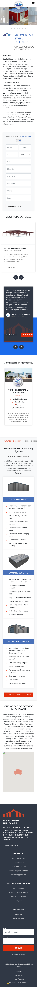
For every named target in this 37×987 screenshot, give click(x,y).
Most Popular (12, 136)
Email (4, 928)
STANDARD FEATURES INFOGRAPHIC (18, 695)
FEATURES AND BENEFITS (12, 441)
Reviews (18, 914)
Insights (18, 901)
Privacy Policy (18, 975)
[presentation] (15, 277)
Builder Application (18, 875)
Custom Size (25, 136)
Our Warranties (18, 863)
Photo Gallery (18, 918)
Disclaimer (18, 971)
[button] (10, 28)
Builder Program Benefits (18, 871)
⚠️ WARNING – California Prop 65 (18, 983)
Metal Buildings (18, 888)
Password (6, 937)
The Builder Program (19, 867)
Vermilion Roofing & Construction (18, 391)
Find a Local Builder (18, 896)
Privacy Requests (18, 979)
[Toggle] (33, 3)
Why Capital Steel (18, 859)
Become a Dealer (18, 954)
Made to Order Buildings (18, 892)
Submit (18, 948)
